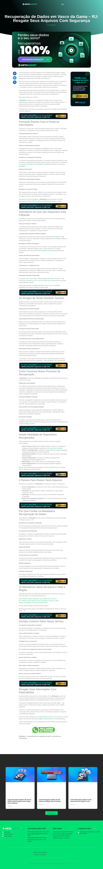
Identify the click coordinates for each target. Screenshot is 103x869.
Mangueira (36, 598)
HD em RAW (50, 467)
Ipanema (51, 600)
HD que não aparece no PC (29, 280)
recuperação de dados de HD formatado (31, 164)
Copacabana (44, 600)
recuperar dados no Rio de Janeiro (32, 201)
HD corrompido (56, 238)
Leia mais (10, 806)
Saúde (29, 600)
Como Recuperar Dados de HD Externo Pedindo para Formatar (50, 800)
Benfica (30, 598)
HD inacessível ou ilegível (55, 448)
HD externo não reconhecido (49, 280)
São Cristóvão (23, 598)
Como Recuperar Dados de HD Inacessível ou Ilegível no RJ (80, 800)
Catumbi (24, 600)
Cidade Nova (46, 598)
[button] (14, 73)
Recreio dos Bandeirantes (40, 602)
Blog (62, 4)
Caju (40, 598)
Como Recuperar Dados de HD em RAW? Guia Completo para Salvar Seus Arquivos (19, 801)
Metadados (23, 100)
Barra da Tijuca (35, 600)
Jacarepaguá (27, 602)
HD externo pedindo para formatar (45, 250)
